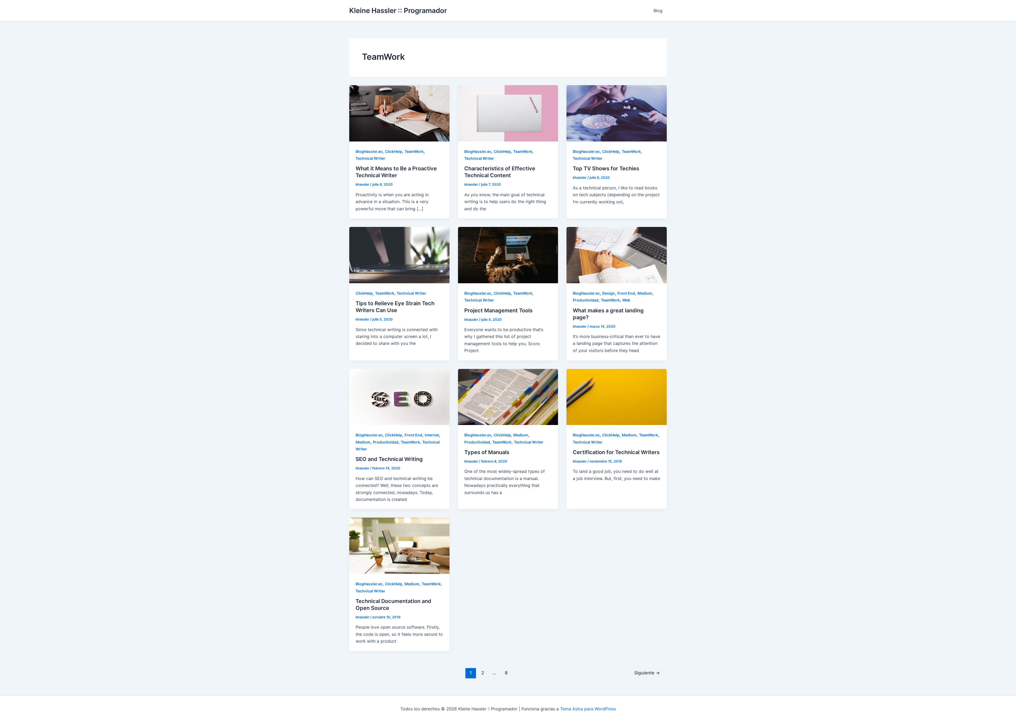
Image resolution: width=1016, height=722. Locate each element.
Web (626, 300)
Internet (432, 435)
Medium (644, 293)
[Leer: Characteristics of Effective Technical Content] (508, 113)
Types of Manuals (486, 452)
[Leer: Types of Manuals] (508, 396)
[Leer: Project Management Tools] (508, 254)
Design (608, 293)
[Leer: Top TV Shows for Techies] (616, 113)
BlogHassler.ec (369, 151)
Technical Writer (370, 158)
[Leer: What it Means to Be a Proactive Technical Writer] (399, 113)
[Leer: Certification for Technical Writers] (616, 396)
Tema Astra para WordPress (588, 708)
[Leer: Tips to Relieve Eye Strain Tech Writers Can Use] (399, 254)
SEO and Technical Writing (389, 459)
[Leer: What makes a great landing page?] (616, 254)
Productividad (585, 300)
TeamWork (414, 151)
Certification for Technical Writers (616, 452)
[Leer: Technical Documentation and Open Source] (399, 545)
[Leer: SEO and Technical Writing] (399, 396)
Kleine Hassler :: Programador (398, 10)
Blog (658, 10)
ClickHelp (393, 151)
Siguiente (647, 672)
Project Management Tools (498, 310)
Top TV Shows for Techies (606, 168)
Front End (626, 293)
